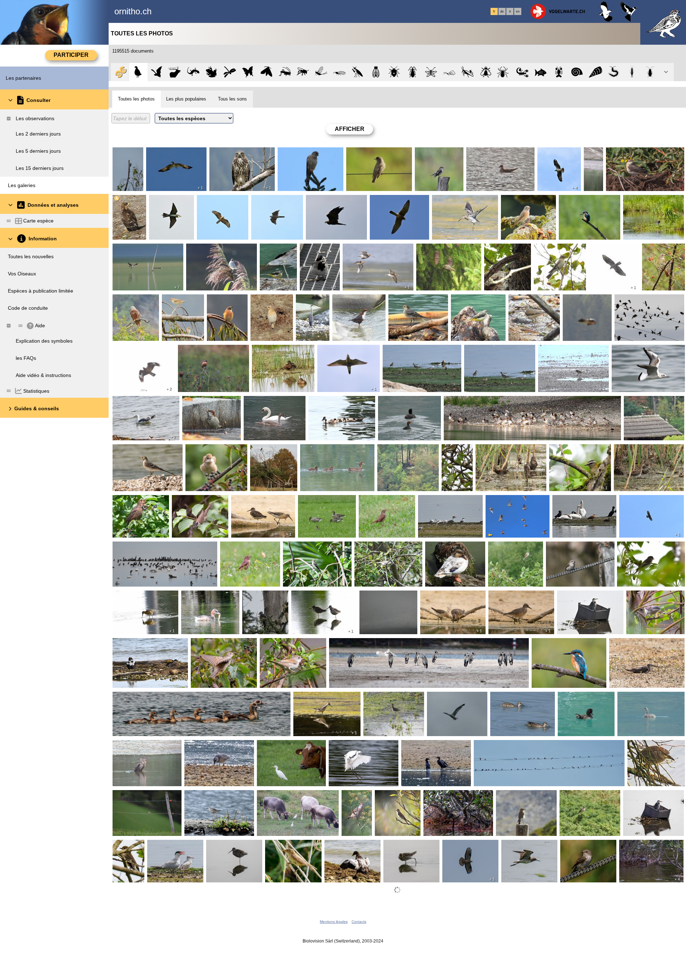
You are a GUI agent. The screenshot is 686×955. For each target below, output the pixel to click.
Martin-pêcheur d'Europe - (589, 203)
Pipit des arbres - (453, 453)
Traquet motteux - (270, 303)
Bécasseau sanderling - (594, 158)
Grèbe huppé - (635, 697)
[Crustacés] (559, 72)
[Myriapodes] (614, 72)
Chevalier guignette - (533, 300)
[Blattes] (650, 72)
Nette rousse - (326, 402)
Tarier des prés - (132, 796)
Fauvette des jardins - (178, 303)
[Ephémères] (321, 72)
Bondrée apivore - (124, 203)
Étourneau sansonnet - (642, 300)
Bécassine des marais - (460, 201)
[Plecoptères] (339, 72)
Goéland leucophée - (138, 402)
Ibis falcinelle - (641, 201)
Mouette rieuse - (632, 350)
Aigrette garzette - (350, 746)
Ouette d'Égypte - (134, 697)
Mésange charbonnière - (502, 252)
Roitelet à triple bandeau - (578, 453)
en (518, 11)
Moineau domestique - (209, 402)
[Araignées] (504, 72)
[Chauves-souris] (157, 72)
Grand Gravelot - (559, 350)
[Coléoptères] (412, 72)
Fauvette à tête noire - (199, 501)
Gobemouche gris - (370, 153)
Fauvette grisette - (208, 450)
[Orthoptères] (284, 72)
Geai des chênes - (585, 300)
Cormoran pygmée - (137, 746)
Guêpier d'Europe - (171, 203)
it (510, 11)
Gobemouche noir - (439, 153)
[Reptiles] (193, 72)
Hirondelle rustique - (498, 746)
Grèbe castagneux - (205, 596)
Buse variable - (228, 153)
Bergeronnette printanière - (638, 153)
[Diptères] (486, 72)
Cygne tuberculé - (265, 402)
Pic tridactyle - (260, 596)
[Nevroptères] (431, 72)
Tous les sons (232, 99)
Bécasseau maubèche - (517, 596)
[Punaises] (394, 72)
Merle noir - (127, 501)
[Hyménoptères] (303, 72)
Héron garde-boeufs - (283, 746)
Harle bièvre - (461, 402)
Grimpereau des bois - (443, 249)
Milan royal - (128, 300)
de (502, 11)
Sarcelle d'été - (509, 697)
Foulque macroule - (402, 402)
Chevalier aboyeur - (633, 644)
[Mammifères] (175, 72)
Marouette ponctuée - (501, 450)
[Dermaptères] (632, 72)
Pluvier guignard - (339, 350)
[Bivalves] (595, 72)
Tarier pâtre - (194, 350)
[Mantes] (358, 72)
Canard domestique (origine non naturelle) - (453, 550)
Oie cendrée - (315, 501)
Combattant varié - (135, 596)
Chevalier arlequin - (315, 596)
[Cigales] (376, 72)
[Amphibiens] (211, 72)
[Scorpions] (522, 72)
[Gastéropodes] (577, 72)
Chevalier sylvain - (486, 350)
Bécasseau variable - (408, 350)
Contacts (359, 922)
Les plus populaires (186, 99)
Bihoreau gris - (645, 746)
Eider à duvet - (131, 644)
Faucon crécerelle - (301, 153)
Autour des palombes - (277, 203)
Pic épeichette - (127, 156)
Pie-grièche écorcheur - (515, 550)
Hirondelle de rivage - (385, 596)
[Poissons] (541, 72)
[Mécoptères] (467, 72)
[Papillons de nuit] (266, 72)
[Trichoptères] (449, 72)
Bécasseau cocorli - (276, 350)
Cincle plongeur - (353, 300)
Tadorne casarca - (574, 501)
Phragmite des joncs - (212, 249)
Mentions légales (334, 922)
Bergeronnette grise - (318, 252)
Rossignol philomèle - (385, 501)
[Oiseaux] (138, 72)
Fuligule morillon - (322, 450)
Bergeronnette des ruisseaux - (278, 255)
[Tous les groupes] (120, 72)
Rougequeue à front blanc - (525, 203)
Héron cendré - (307, 303)
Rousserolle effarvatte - (293, 845)
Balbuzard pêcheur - (171, 153)
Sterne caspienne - (441, 501)
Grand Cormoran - (135, 547)
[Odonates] (230, 72)
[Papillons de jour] (248, 72)
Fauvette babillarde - (379, 547)
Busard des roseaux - (332, 201)
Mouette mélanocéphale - (497, 153)
